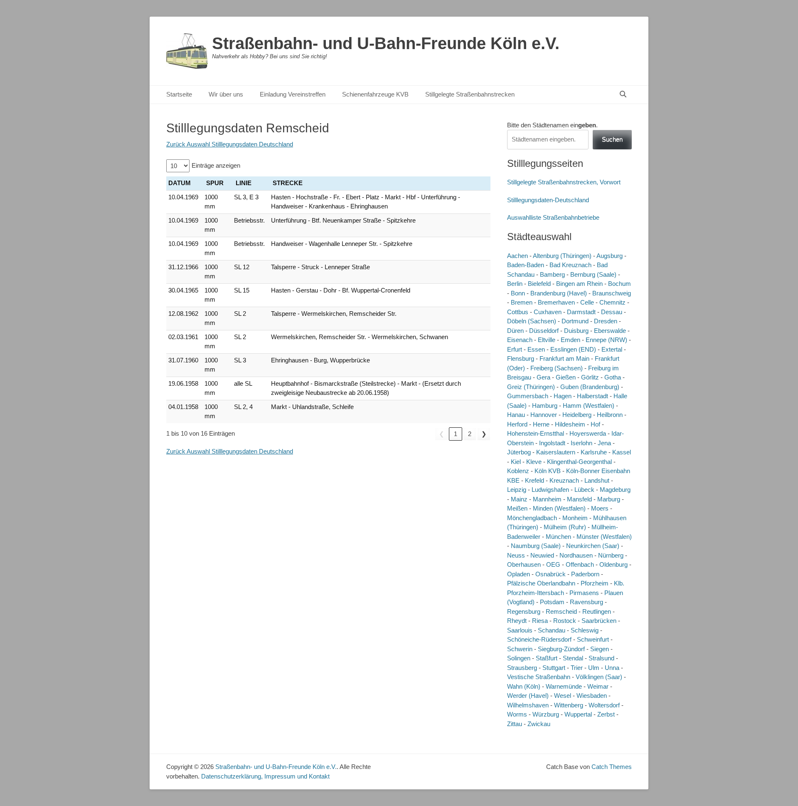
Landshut (596, 480)
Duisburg (576, 330)
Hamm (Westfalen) (588, 405)
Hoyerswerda (587, 433)
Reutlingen (596, 611)
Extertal (611, 349)
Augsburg (609, 255)
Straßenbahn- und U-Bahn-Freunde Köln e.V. (385, 43)
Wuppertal (578, 714)
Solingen (518, 658)
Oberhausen (524, 564)
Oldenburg (613, 564)
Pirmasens (584, 592)
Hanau (516, 414)
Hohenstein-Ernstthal (535, 433)
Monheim (575, 517)
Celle (587, 302)
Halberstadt (592, 395)
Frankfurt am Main (564, 358)
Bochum (619, 283)
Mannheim (547, 499)
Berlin (514, 283)
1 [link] (455, 433)
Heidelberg (576, 414)
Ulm (593, 667)
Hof (595, 424)
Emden (570, 339)
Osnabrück (550, 574)
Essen (536, 349)
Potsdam (552, 601)
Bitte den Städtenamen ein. (552, 125)
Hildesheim (570, 424)
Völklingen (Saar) (599, 676)
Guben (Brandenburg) (589, 386)
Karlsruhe (594, 452)
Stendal (573, 658)
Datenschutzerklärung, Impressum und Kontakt (265, 776)
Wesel (562, 695)
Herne (541, 424)
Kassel (621, 452)
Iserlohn (581, 442)
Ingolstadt (552, 442)
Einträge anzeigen (216, 165)
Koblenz (518, 470)
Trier (577, 667)
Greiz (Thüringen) (531, 386)
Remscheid (561, 611)
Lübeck (584, 489)
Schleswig (584, 630)
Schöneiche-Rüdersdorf (539, 639)
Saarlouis (519, 630)
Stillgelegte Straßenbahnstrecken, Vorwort (564, 182)
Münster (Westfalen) (604, 536)
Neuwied (542, 555)
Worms (517, 714)
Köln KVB (547, 470)
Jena (604, 442)
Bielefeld (539, 283)
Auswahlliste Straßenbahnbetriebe (553, 217)
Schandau (551, 630)
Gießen (566, 377)
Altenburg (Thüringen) (562, 255)
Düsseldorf (544, 330)
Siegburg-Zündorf (561, 648)
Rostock (564, 620)
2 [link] (469, 433)
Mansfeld (579, 499)
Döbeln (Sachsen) (531, 321)
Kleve (534, 461)
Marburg (608, 499)
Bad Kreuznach (570, 264)
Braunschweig (611, 293)
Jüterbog (519, 452)
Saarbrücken (598, 620)
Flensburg (520, 358)
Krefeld (534, 480)
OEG (553, 564)
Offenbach (580, 564)
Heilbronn (610, 414)
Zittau (514, 723)
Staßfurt (546, 658)
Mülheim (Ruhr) (565, 527)
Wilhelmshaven (528, 705)
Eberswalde (610, 330)
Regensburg (523, 611)
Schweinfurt (593, 639)
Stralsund (601, 658)
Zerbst (606, 714)
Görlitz (590, 377)
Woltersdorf (604, 705)
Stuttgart (553, 667)
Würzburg (545, 714)
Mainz (519, 499)
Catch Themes (611, 766)
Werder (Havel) (528, 695)
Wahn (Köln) (523, 686)
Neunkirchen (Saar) (592, 545)
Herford (517, 424)
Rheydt (517, 620)
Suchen (612, 139)
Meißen (517, 508)
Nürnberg (610, 555)
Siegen (599, 648)
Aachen (517, 255)
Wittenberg (568, 705)
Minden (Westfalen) (559, 508)
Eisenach (519, 339)
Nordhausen (576, 555)
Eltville (546, 339)
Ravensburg (586, 601)
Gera (543, 377)
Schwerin (519, 648)
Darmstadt (581, 311)
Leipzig (516, 489)
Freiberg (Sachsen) (556, 368)
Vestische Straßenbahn (538, 676)
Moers (599, 508)
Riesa (540, 620)
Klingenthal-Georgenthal (579, 461)
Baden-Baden (525, 264)
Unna (612, 667)
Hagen (562, 395)
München (558, 536)
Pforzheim (594, 583)
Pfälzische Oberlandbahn (541, 583)
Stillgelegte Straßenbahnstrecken (470, 94)
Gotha (612, 377)
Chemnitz (612, 302)
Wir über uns (226, 94)
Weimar (597, 686)
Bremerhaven (556, 302)
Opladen (518, 574)
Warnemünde (564, 686)
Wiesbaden (591, 695)
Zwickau (538, 723)
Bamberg (552, 274)
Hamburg (544, 405)
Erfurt (514, 349)
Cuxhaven (548, 311)
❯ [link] (484, 433)
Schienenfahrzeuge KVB (375, 94)
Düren (515, 330)
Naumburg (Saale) (536, 545)
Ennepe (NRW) (606, 339)
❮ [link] (441, 433)
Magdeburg (615, 489)
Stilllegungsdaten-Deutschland (548, 199)
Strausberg (522, 667)
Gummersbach (527, 395)
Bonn (518, 293)
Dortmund (575, 321)
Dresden (605, 321)
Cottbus (517, 311)
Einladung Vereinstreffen (292, 94)
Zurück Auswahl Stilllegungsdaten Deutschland (229, 144)
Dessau (611, 311)
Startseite (179, 94)
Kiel (516, 461)
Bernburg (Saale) (593, 274)
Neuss (516, 555)
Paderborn (585, 574)
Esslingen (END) (573, 349)
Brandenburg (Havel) (558, 293)
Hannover (543, 414)
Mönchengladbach (532, 517)
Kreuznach (564, 480)
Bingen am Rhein (579, 283)
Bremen (521, 302)
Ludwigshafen (550, 489)
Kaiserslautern (555, 452)
